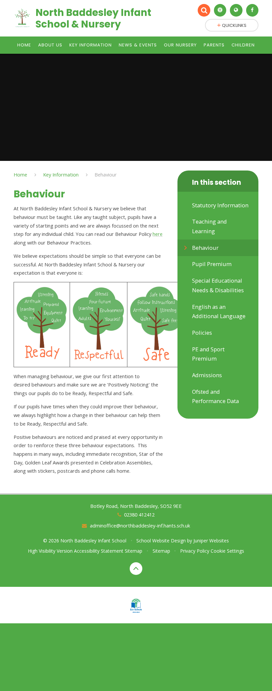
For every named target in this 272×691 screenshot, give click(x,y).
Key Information (61, 174)
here (158, 234)
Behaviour (106, 174)
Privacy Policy (194, 551)
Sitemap (133, 551)
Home (20, 174)
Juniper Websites (211, 540)
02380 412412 (139, 514)
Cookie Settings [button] (227, 551)
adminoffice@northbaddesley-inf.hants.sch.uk (140, 525)
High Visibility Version (50, 551)
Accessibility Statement (98, 551)
